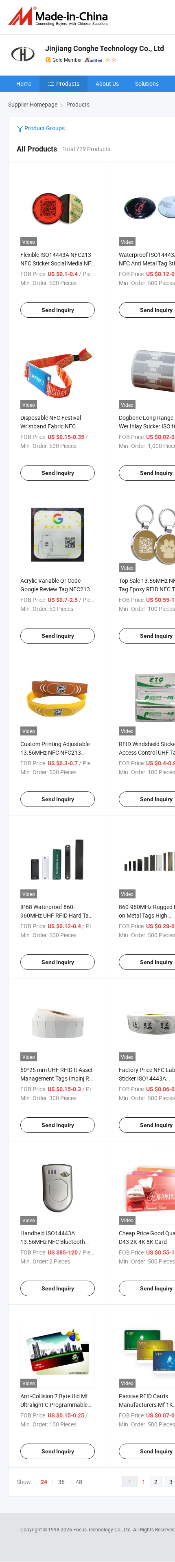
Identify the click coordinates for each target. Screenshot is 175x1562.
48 (79, 1482)
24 (44, 1482)
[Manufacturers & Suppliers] (59, 16)
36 (61, 1482)
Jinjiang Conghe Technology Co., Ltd (104, 48)
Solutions (147, 83)
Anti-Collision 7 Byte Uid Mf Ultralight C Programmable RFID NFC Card (54, 1404)
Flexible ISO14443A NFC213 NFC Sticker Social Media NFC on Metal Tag (57, 263)
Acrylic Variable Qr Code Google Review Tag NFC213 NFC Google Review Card (55, 589)
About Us (107, 83)
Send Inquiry (58, 310)
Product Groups (44, 128)
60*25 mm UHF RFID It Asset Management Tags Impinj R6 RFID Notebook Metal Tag (56, 1078)
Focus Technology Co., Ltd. (103, 1529)
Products (67, 83)
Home (23, 83)
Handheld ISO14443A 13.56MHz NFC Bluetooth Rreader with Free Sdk (52, 1241)
